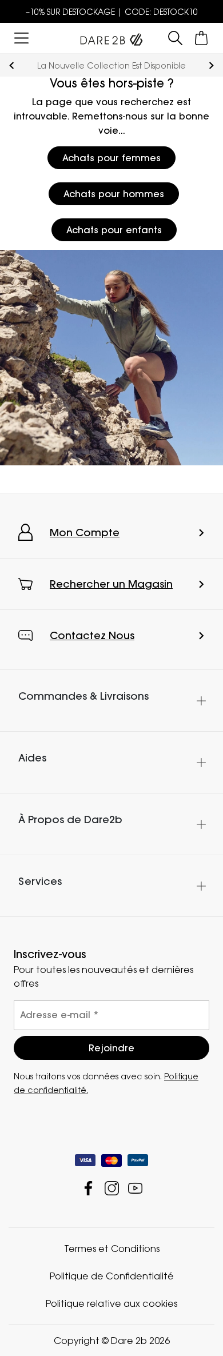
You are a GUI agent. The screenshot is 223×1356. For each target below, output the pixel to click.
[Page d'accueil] (111, 37)
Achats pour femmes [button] (111, 157)
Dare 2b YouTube (135, 1187)
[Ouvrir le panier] (201, 38)
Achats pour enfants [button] (114, 230)
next (211, 65)
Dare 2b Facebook (88, 1187)
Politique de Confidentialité (112, 1275)
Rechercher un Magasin (111, 584)
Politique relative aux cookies (111, 1303)
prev (12, 65)
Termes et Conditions (112, 1248)
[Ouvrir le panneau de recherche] (176, 38)
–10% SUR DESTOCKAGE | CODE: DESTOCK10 (112, 12)
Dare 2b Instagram (112, 1187)
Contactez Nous (92, 635)
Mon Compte (85, 532)
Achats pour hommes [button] (113, 194)
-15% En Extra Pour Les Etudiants (120, 65)
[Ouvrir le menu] (21, 38)
